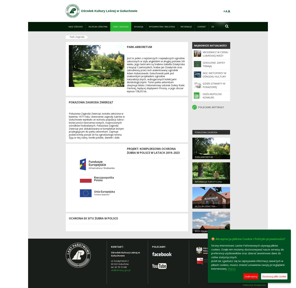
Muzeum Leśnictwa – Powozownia (206, 208)
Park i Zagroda (77, 36)
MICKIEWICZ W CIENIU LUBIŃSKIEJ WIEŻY (215, 54)
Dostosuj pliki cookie (274, 276)
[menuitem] (75, 26)
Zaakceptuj (250, 276)
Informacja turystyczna (208, 181)
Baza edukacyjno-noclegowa (205, 233)
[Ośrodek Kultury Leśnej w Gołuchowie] (72, 11)
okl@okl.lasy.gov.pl (121, 270)
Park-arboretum (204, 157)
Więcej (231, 268)
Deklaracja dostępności (254, 285)
